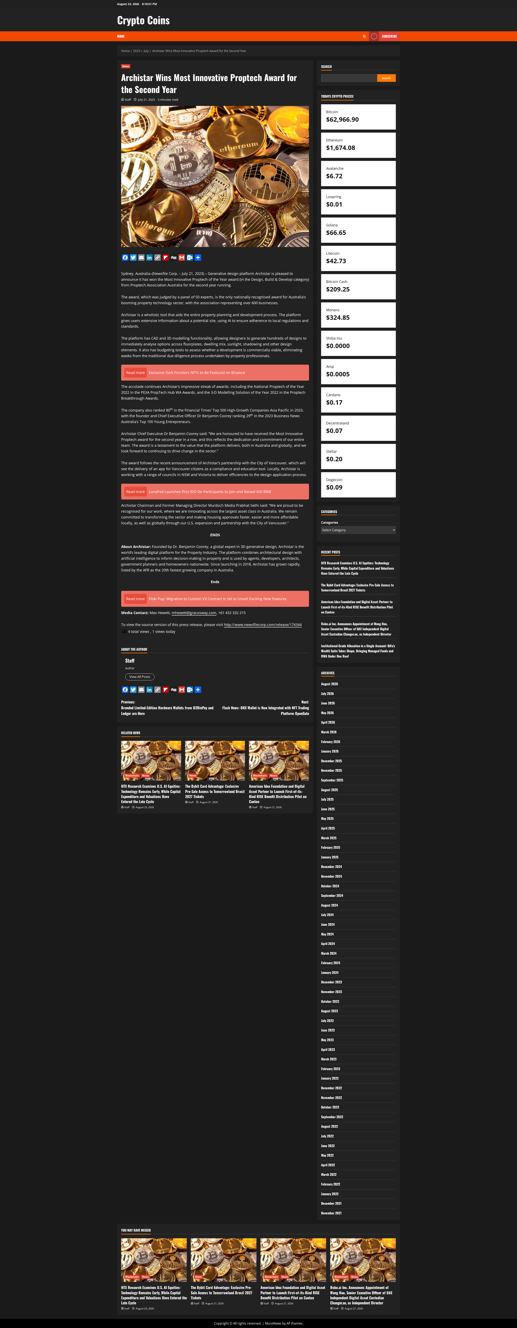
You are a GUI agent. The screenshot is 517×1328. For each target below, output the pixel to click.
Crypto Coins (143, 19)
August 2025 (329, 789)
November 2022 (331, 1097)
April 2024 (328, 943)
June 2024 (328, 924)
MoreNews (273, 1323)
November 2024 (331, 876)
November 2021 (331, 1213)
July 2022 (327, 1136)
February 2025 (330, 847)
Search (326, 66)
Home (121, 36)
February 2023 (330, 1068)
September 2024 (332, 895)
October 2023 (330, 1001)
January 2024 (329, 972)
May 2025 (327, 818)
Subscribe (389, 36)
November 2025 (331, 770)
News (125, 66)
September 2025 (332, 780)
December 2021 (331, 1203)
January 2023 (329, 1078)
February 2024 (330, 962)
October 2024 (330, 886)
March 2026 (329, 731)
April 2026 (328, 722)
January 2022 (329, 1193)
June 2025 (328, 809)
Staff (128, 99)
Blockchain (132, 775)
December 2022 (331, 1087)
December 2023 (331, 982)
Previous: (167, 707)
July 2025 (327, 799)
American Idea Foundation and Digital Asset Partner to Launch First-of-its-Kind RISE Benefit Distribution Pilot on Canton (278, 793)
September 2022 (332, 1116)
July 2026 (327, 693)
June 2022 (328, 1145)
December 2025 (331, 760)
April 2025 (328, 828)
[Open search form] (364, 36)
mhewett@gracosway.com (194, 612)
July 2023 (327, 1020)
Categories (329, 522)
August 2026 (329, 683)
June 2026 (328, 703)
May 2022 (327, 1155)
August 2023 (329, 1010)
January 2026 (330, 751)
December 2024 (331, 866)
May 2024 (327, 934)
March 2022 (328, 1174)
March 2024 (328, 953)
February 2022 (330, 1184)
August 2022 (329, 1126)
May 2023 (327, 1039)
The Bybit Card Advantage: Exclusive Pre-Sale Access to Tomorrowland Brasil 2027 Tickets (215, 791)
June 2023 (328, 1030)
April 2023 (328, 1049)
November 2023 (331, 991)
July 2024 (327, 914)
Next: (265, 707)
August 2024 (329, 905)
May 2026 (327, 712)
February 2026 (330, 741)
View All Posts (139, 677)
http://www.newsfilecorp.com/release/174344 (263, 624)
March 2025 (328, 837)
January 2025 (329, 857)
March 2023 (328, 1059)
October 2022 (330, 1107)
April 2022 (328, 1164)
